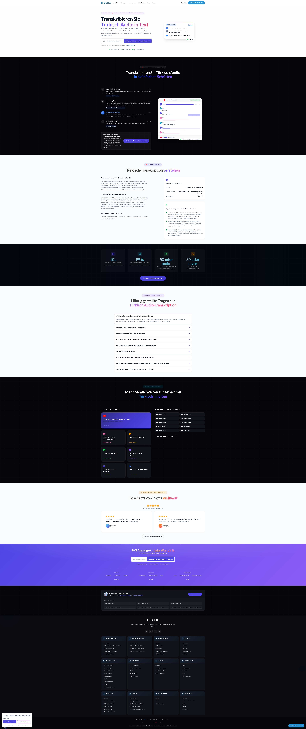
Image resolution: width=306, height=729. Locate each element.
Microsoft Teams (186, 668)
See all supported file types (165, 436)
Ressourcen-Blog (108, 709)
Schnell (167, 624)
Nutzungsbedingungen (159, 725)
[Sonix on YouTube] (159, 631)
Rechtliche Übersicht (108, 665)
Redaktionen (159, 648)
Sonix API (158, 665)
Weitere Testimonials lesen (152, 536)
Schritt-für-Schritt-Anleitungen (137, 703)
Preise (154, 3)
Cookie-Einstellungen (171, 725)
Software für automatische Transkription (113, 645)
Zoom (184, 665)
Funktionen (106, 643)
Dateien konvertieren (144, 3)
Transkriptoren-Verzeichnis (110, 712)
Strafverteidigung (108, 673)
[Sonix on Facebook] (146, 631)
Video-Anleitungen (138, 595)
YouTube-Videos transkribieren (137, 651)
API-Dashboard (160, 670)
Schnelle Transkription (109, 648)
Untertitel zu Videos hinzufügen (137, 648)
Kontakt (184, 706)
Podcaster (185, 648)
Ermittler (106, 684)
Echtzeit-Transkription (109, 654)
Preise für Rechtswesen (109, 687)
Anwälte (106, 679)
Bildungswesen (159, 645)
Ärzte (131, 670)
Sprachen (106, 698)
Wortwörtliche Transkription (110, 651)
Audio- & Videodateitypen (110, 701)
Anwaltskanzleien (108, 676)
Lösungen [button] (123, 3)
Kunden (158, 701)
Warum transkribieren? (135, 706)
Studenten (185, 654)
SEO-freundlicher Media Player (137, 645)
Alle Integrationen (187, 676)
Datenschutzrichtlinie (147, 725)
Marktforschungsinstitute (162, 651)
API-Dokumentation (161, 668)
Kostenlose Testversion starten (137, 41)
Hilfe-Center (123, 595)
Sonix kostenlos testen (196, 2)
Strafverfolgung (107, 668)
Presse (184, 703)
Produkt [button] (115, 3)
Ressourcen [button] (132, 3)
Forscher (185, 645)
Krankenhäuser (133, 673)
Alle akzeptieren (10, 722)
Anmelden (183, 3)
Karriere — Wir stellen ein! (188, 701)
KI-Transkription (160, 624)
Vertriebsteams (159, 654)
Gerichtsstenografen (108, 681)
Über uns (185, 698)
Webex (184, 673)
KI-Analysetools (133, 643)
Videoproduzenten (187, 651)
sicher (152, 626)
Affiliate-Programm (160, 673)
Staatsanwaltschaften (109, 670)
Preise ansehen (131, 45)
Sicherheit (185, 709)
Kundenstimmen (160, 703)
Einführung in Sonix (108, 706)
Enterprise (158, 643)
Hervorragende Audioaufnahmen (137, 709)
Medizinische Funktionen (135, 668)
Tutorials (128, 595)
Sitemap (138, 725)
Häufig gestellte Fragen (135, 701)
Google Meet (185, 670)
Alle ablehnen (23, 722)
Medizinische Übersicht (135, 665)
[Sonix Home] (106, 2)
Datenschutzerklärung (11, 725)
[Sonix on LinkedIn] (155, 631)
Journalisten (185, 643)
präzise (171, 624)
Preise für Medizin (134, 676)
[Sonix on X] (151, 631)
